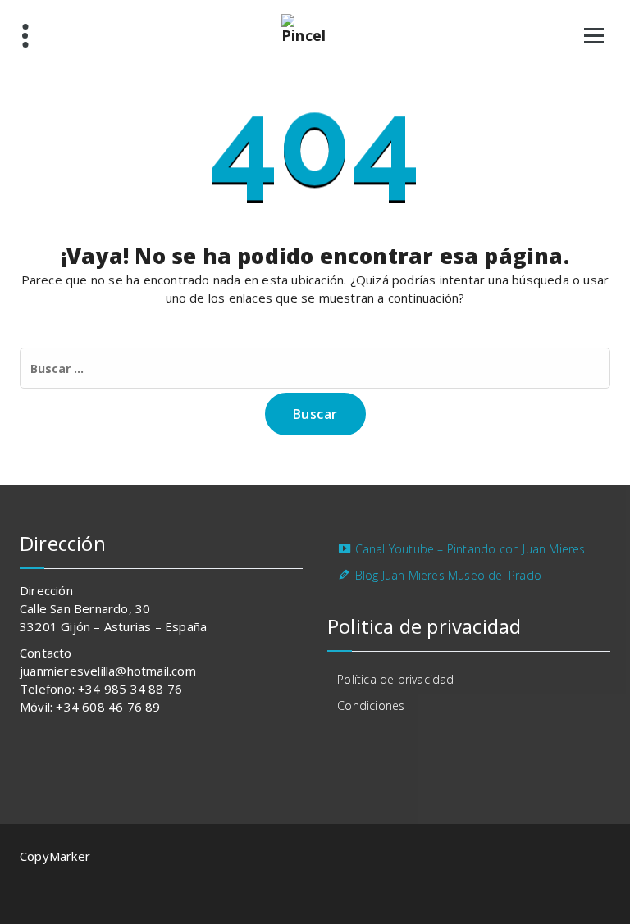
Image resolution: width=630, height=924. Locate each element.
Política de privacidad (395, 679)
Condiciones (370, 705)
